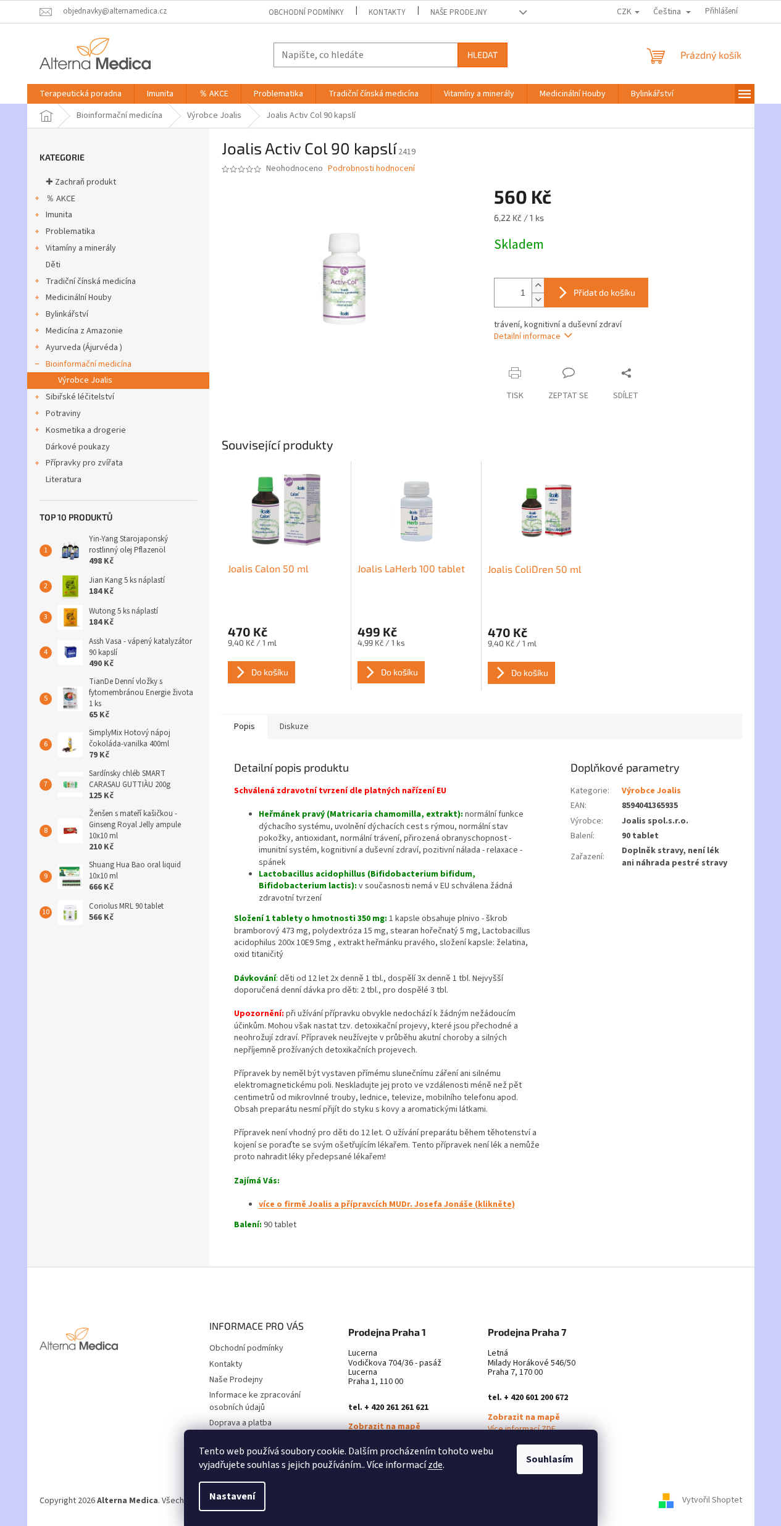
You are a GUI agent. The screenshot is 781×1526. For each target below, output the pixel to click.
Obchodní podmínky (306, 12)
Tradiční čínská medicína (91, 281)
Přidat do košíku (604, 292)
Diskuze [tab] (294, 726)
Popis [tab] (244, 726)
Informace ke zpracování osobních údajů (255, 1401)
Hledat (482, 54)
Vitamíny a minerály (81, 248)
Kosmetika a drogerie (86, 430)
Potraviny (63, 413)
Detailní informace (527, 336)
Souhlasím (550, 1459)
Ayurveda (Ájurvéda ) (84, 347)
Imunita (59, 215)
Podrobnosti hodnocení (371, 169)
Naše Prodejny (458, 12)
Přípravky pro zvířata (84, 463)
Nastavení (232, 1496)
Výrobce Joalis (85, 380)
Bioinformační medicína (89, 364)
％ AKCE (60, 199)
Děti (53, 265)
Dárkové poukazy (78, 447)
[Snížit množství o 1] (538, 300)
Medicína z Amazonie (84, 331)
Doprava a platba (240, 1423)
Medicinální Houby (79, 297)
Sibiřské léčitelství (80, 397)
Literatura (63, 479)
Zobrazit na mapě (384, 1427)
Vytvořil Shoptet (712, 1501)
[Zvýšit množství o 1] (538, 285)
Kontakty (387, 12)
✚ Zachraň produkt (81, 182)
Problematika (70, 231)
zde (435, 1465)
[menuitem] (80, 94)
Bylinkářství (67, 314)
